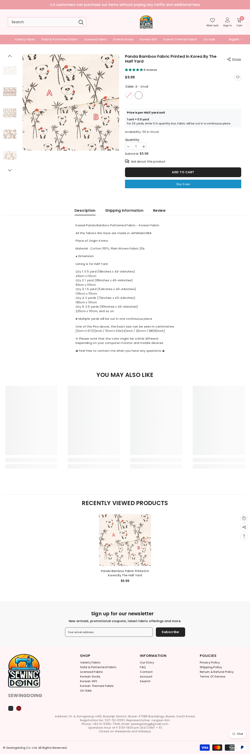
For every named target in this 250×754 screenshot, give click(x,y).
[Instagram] (10, 708)
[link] (31, 460)
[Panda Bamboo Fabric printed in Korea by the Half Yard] (125, 540)
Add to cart (183, 172)
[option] (125, 4)
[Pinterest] (18, 708)
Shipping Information (124, 210)
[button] (10, 56)
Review (159, 210)
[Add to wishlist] (237, 77)
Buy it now (183, 184)
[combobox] (42, 22)
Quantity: (132, 140)
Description (85, 210)
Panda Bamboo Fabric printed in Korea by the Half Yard (125, 573)
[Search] (47, 22)
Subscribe (170, 632)
